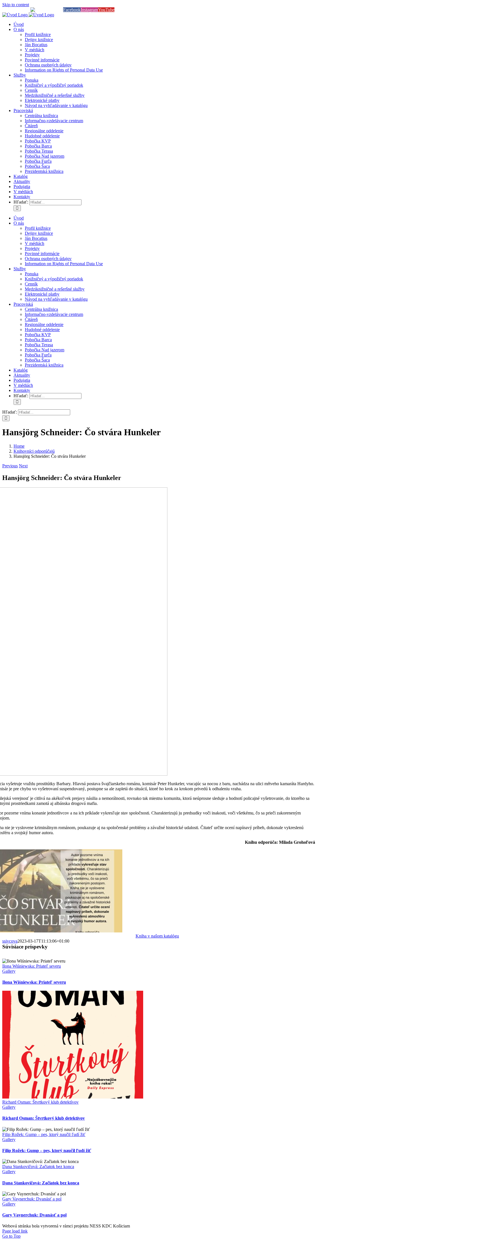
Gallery (9, 971)
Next (23, 465)
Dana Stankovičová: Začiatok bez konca (38, 1166)
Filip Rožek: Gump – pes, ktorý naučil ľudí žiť (43, 1134)
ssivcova (9, 941)
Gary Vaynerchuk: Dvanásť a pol (31, 1199)
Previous (10, 465)
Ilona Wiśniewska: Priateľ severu (31, 966)
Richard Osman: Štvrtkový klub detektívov (40, 1102)
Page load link (15, 1231)
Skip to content (15, 4)
